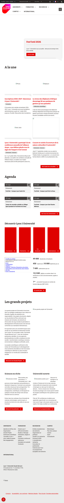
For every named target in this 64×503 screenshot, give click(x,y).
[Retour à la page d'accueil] (6, 8)
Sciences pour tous (38, 448)
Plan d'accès (42, 493)
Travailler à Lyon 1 (8, 436)
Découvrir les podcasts (12, 409)
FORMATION (30, 7)
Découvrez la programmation (42, 409)
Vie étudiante (37, 250)
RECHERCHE (43, 7)
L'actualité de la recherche (37, 441)
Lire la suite (31, 54)
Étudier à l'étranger (23, 433)
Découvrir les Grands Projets (14, 360)
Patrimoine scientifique (9, 434)
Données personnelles (52, 493)
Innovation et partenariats (36, 445)
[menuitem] (50, 1)
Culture (49, 433)
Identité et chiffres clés (9, 429)
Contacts (8, 493)
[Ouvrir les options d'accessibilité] (3, 499)
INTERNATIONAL (29, 11)
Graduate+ (21, 444)
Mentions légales (33, 493)
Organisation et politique (37, 433)
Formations (9, 251)
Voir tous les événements (48, 213)
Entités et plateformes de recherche (39, 430)
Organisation (7, 431)
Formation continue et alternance (24, 439)
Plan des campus (52, 431)
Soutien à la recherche (39, 436)
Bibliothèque (50, 429)
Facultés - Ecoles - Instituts (7, 1)
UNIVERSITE (16, 7)
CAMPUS (15, 11)
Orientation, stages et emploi (24, 435)
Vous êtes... (37, 1)
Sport (48, 434)
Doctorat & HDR (37, 438)
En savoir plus (38, 290)
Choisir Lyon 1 (22, 429)
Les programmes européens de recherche (39, 450)
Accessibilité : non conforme (19, 493)
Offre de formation (23, 431)
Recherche (23, 251)
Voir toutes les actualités (49, 166)
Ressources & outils (24, 1)
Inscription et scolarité (24, 442)
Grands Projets (7, 433)
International (52, 251)
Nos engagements (8, 440)
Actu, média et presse (9, 438)
